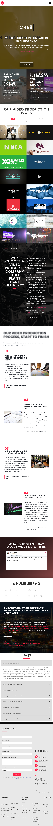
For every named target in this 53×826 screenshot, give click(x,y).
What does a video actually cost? (11, 663)
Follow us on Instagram (43, 760)
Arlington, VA (24, 808)
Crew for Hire (18, 643)
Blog (36, 790)
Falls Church (45, 626)
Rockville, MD (35, 812)
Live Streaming (27, 643)
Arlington (11, 626)
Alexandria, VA (25, 805)
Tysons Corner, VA (26, 810)
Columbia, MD (35, 819)
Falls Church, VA (36, 803)
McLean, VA (24, 812)
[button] (49, 2)
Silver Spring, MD (36, 810)
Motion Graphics (12, 645)
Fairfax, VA (35, 805)
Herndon (39, 626)
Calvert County (18, 630)
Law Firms (45, 811)
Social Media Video (30, 641)
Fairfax (5, 628)
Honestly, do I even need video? (10, 719)
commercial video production (37, 50)
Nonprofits (45, 806)
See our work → (7, 98)
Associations (46, 804)
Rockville (33, 628)
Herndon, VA (24, 817)
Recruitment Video (15, 809)
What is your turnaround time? (10, 690)
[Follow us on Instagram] (36, 761)
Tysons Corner (24, 626)
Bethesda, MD (35, 808)
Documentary (21, 645)
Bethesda (21, 628)
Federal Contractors (47, 809)
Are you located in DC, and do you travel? (12, 701)
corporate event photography (26, 51)
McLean (30, 626)
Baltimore (11, 630)
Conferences (45, 813)
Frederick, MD (35, 817)
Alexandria (17, 626)
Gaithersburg (39, 628)
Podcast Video (36, 643)
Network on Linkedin (43, 769)
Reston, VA (24, 814)
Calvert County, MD (37, 823)
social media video (24, 50)
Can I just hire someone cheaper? (11, 707)
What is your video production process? (12, 684)
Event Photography (8, 643)
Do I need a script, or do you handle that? (12, 713)
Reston (35, 626)
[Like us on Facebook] (36, 765)
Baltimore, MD (36, 821)
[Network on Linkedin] (36, 769)
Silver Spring (27, 628)
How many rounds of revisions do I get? (12, 696)
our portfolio (11, 50)
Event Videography (18, 641)
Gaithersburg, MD (36, 814)
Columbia (5, 630)
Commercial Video (41, 641)
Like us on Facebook (43, 764)
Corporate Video (7, 641)
